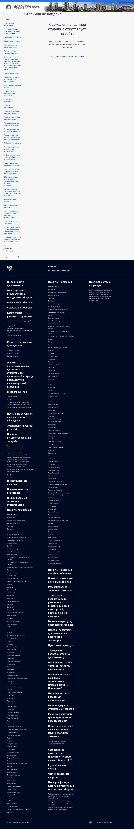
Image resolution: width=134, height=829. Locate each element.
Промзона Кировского (14, 735)
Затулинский (11, 615)
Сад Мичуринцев (12, 741)
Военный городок (13, 549)
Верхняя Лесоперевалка (15, 540)
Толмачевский (12, 769)
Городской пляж (12, 573)
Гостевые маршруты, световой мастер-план (12, 130)
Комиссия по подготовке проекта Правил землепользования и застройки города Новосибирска (18, 460)
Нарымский (11, 672)
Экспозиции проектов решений (12, 86)
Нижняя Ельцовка (13, 675)
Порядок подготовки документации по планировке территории (12, 137)
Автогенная (11, 517)
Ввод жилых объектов (12, 37)
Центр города (11, 789)
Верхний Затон (12, 543)
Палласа (10, 701)
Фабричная (11, 781)
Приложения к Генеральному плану (19, 407)
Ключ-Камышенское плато (16, 635)
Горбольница (11, 576)
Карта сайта (52, 266)
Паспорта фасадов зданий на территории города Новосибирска (11, 214)
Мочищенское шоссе (14, 667)
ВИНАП (9, 546)
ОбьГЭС (9, 689)
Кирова (9, 632)
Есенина (10, 587)
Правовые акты (12, 396)
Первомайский (12, 706)
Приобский (11, 724)
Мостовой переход (13, 661)
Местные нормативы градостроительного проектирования (11, 171)
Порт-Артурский (12, 718)
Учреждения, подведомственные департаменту (11, 149)
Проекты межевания (8, 100)
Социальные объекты (12, 41)
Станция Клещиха (13, 752)
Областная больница (14, 687)
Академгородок (12, 523)
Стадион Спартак (13, 758)
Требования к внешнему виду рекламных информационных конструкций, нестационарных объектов (58, 606)
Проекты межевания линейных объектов (12, 112)
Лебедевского (12, 650)
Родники (10, 738)
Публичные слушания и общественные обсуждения (12, 79)
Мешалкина (11, 664)
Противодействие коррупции (10, 222)
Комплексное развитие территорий (11, 46)
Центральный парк (13, 792)
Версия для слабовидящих (58, 270)
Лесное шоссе (12, 647)
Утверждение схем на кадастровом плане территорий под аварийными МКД (12, 230)
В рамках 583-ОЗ (13, 350)
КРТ (8, 627)
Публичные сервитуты (12, 143)
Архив (9, 399)
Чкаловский (11, 795)
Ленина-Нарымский (14, 655)
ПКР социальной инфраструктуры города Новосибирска (12, 31)
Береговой (10, 529)
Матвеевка (10, 658)
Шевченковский (12, 798)
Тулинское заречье (13, 775)
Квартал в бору (12, 624)
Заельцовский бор (13, 601)
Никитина (10, 681)
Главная (7, 19)
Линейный (10, 652)
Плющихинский (12, 715)
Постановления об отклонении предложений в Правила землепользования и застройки (18, 453)
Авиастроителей (12, 514)
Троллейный (11, 772)
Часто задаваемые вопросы (11, 206)
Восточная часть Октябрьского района (20, 567)
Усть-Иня (10, 778)
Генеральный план (11, 73)
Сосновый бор (12, 746)
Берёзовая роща (12, 532)
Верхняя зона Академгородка (17, 537)
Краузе (9, 641)
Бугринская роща (13, 534)
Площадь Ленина (13, 712)
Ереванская (11, 593)
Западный (10, 607)
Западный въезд (12, 610)
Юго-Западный (12, 803)
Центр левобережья (14, 786)
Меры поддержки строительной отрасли (12, 164)
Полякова (10, 709)
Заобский (10, 604)
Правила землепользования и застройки (10, 93)
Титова (9, 766)
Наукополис (11, 669)
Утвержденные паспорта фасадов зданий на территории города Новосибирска (59, 803)
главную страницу (77, 56)
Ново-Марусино (12, 684)
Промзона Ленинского (15, 726)
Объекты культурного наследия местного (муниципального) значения (11, 181)
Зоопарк (10, 598)
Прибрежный (11, 732)
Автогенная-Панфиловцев (16, 520)
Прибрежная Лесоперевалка (16, 729)
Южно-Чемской (12, 806)
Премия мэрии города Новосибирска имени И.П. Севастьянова (12, 239)
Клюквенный (11, 638)
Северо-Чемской (12, 744)
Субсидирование (12, 356)
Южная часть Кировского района (18, 809)
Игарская (10, 618)
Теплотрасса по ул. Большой (17, 763)
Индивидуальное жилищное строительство (17, 501)
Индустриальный (13, 621)
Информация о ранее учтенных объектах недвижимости (12, 157)
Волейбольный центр (14, 552)
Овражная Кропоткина (14, 692)
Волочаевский (12, 554)
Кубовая (10, 644)
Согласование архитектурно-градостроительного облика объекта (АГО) (12, 192)
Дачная (9, 584)
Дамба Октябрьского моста (16, 581)
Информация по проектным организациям (57, 697)
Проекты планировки (8, 106)
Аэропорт (10, 526)
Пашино (10, 704)
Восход (9, 570)
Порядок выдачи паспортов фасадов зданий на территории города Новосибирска (60, 796)
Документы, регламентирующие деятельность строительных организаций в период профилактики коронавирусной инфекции (12, 63)
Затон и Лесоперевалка (15, 613)
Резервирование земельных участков (11, 124)
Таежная (10, 812)
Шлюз (9, 801)
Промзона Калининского (15, 721)
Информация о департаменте (9, 24)
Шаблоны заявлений (14, 335)
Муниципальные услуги (10, 200)
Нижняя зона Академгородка (17, 678)
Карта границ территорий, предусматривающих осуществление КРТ (19, 331)
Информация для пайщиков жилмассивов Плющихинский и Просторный (58, 681)
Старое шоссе (11, 755)
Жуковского (11, 595)
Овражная (10, 695)
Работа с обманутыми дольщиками (11, 52)
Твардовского (11, 761)
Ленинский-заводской (55, 413)
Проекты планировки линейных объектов (12, 118)
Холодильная (11, 783)
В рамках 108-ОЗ (13, 353)
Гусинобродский (12, 578)
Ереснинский (11, 590)
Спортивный (11, 749)
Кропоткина (11, 630)
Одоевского (11, 698)
